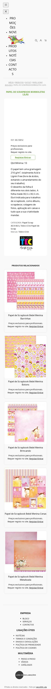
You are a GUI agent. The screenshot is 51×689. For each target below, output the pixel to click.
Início (11, 82)
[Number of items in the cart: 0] (45, 40)
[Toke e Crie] (26, 249)
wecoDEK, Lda (41, 687)
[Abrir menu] (6, 5)
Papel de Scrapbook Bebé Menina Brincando (25, 449)
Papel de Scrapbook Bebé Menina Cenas (25, 513)
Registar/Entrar (23, 157)
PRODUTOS (19, 82)
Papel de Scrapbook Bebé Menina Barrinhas (25, 317)
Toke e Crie (23, 231)
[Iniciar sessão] (40, 40)
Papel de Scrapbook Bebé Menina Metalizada (25, 578)
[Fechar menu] (6, 11)
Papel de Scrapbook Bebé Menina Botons (25, 383)
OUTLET (28, 82)
